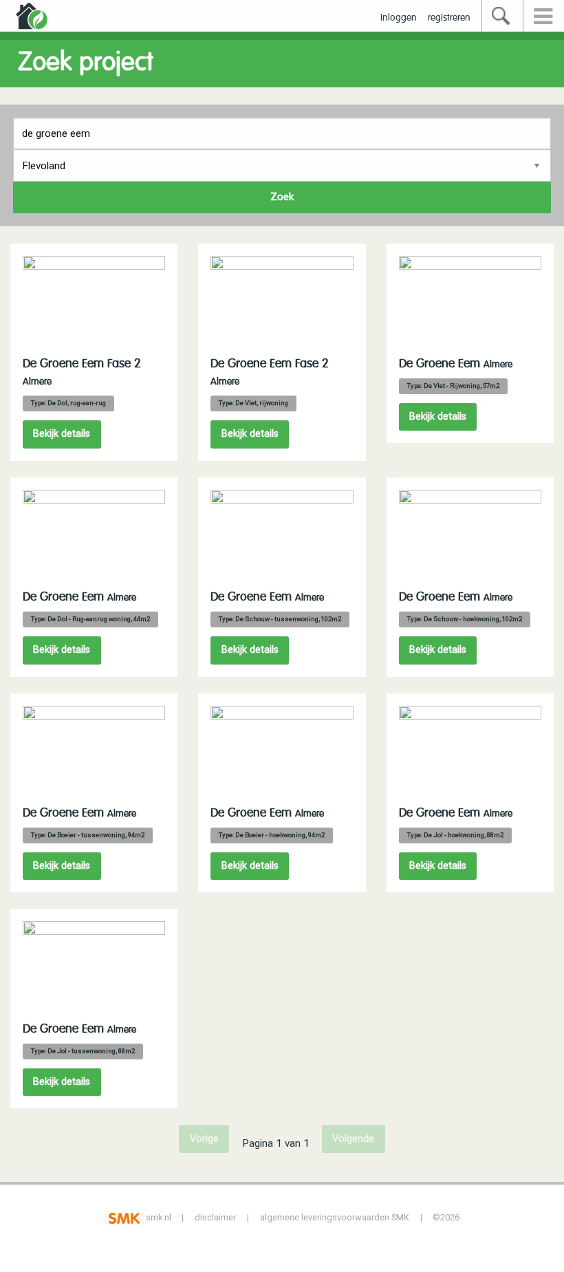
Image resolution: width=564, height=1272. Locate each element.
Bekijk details (61, 434)
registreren (449, 18)
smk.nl (157, 1217)
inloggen (398, 18)
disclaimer (215, 1217)
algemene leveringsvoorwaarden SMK (334, 1217)
